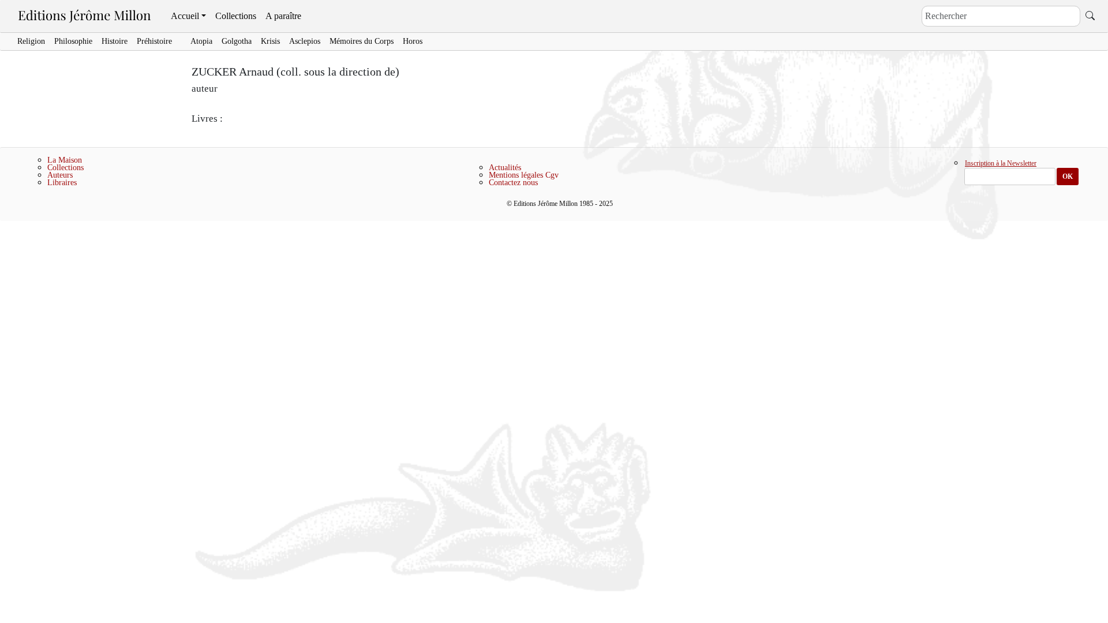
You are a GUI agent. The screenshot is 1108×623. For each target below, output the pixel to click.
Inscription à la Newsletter (1000, 164)
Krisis (270, 41)
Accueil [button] (185, 16)
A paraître (283, 16)
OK (1067, 176)
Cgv (552, 175)
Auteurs (60, 175)
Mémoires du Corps (362, 41)
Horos (412, 41)
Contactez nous (513, 182)
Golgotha (237, 41)
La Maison (64, 160)
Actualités (505, 167)
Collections (235, 16)
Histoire (115, 41)
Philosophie (73, 41)
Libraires (62, 182)
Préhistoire (154, 41)
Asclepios (304, 41)
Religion (31, 41)
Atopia (201, 41)
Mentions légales (516, 175)
